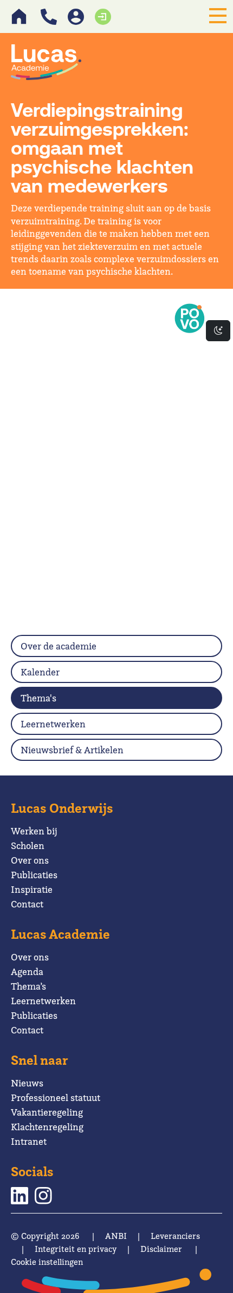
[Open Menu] (217, 15)
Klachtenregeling (47, 1126)
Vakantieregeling (47, 1112)
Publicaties (34, 874)
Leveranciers (175, 1236)
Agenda (27, 971)
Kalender (40, 672)
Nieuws (27, 1083)
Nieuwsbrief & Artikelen (72, 749)
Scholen (27, 845)
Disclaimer (161, 1249)
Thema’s (28, 986)
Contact (27, 904)
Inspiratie (32, 889)
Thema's (38, 698)
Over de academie (58, 646)
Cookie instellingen (47, 1262)
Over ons (30, 860)
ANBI (116, 1236)
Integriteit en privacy (75, 1249)
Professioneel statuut (55, 1097)
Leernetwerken (53, 724)
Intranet (29, 1141)
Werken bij (34, 831)
